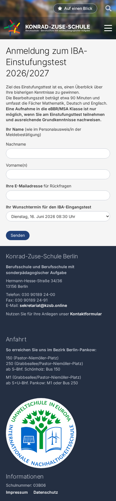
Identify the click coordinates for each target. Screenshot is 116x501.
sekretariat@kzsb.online (43, 305)
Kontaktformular (86, 313)
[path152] (12, 28)
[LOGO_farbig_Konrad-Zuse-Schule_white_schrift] (58, 28)
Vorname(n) (16, 165)
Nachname (16, 144)
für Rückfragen (38, 185)
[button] (108, 8)
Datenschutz (46, 492)
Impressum (17, 492)
